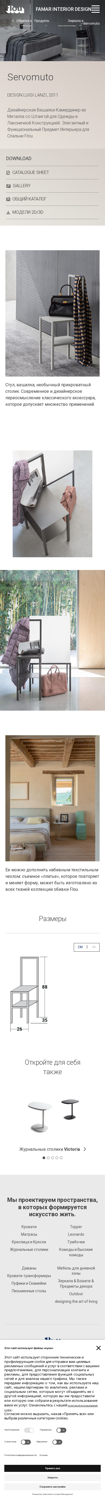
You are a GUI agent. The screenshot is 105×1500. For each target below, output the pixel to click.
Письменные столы (29, 1291)
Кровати (29, 1227)
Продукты (41, 21)
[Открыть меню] (96, 9)
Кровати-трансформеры (29, 1276)
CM (82, 947)
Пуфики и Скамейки (29, 1283)
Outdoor (76, 1294)
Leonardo (76, 1234)
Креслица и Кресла (29, 1242)
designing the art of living (76, 1301)
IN (95, 947)
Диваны (29, 1268)
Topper (76, 1227)
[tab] (44, 1157)
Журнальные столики (49, 1149)
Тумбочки (76, 1242)
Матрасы (29, 1234)
